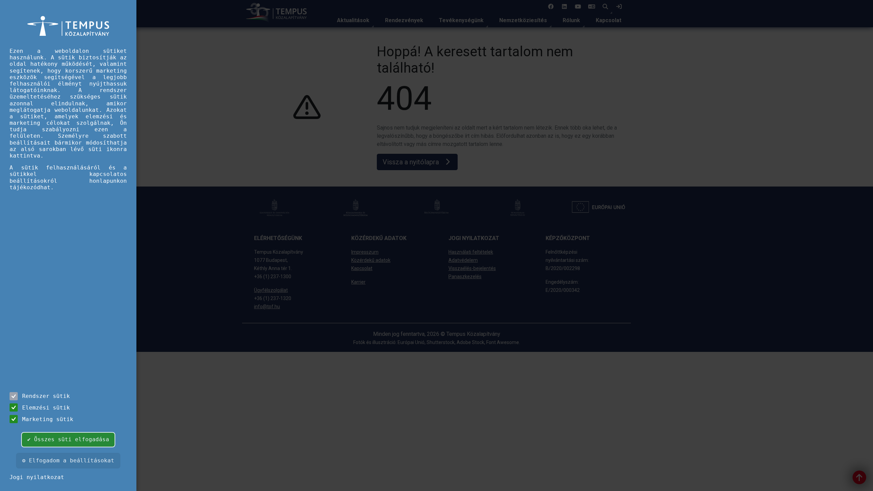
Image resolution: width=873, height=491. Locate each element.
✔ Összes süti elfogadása (68, 439)
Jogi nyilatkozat (37, 477)
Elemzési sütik (46, 407)
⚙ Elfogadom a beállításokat (68, 460)
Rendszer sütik (46, 396)
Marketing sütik (47, 419)
